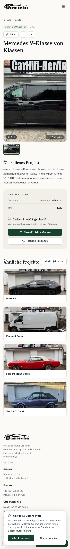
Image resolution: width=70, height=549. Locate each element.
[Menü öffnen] (63, 6)
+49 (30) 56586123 (37, 241)
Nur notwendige (49, 538)
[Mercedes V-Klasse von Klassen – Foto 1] (11, 149)
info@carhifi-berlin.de (14, 495)
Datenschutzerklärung (20, 530)
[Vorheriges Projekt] (23, 34)
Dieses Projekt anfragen (37, 232)
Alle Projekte (14, 20)
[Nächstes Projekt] (31, 34)
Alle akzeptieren (21, 538)
